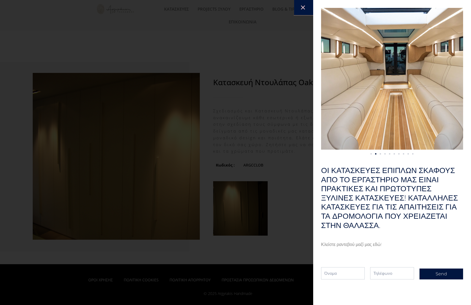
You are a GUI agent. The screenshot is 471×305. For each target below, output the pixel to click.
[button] (371, 154)
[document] (235, 152)
